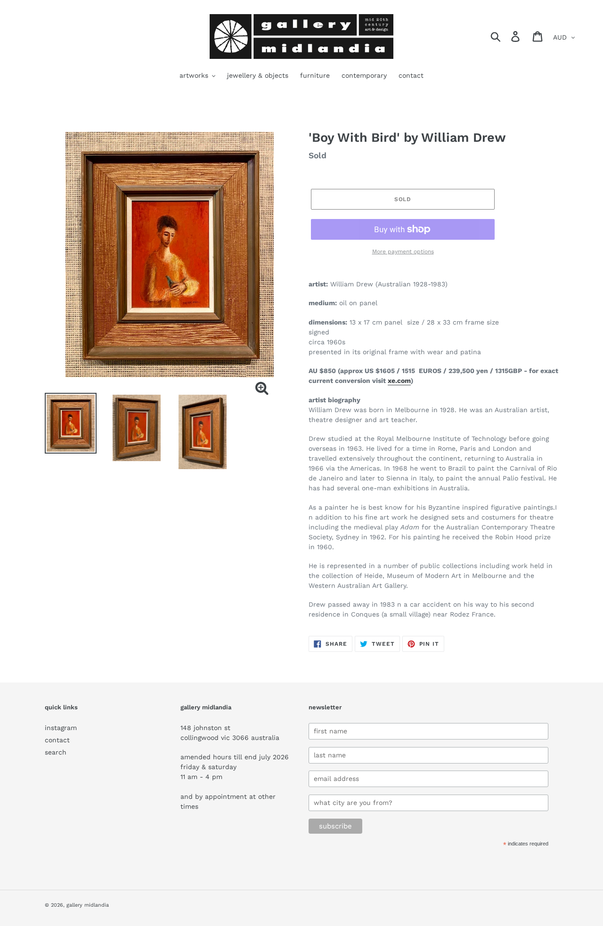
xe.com (399, 380)
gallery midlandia (87, 905)
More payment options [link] (403, 251)
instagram (61, 727)
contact (57, 740)
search (55, 752)
